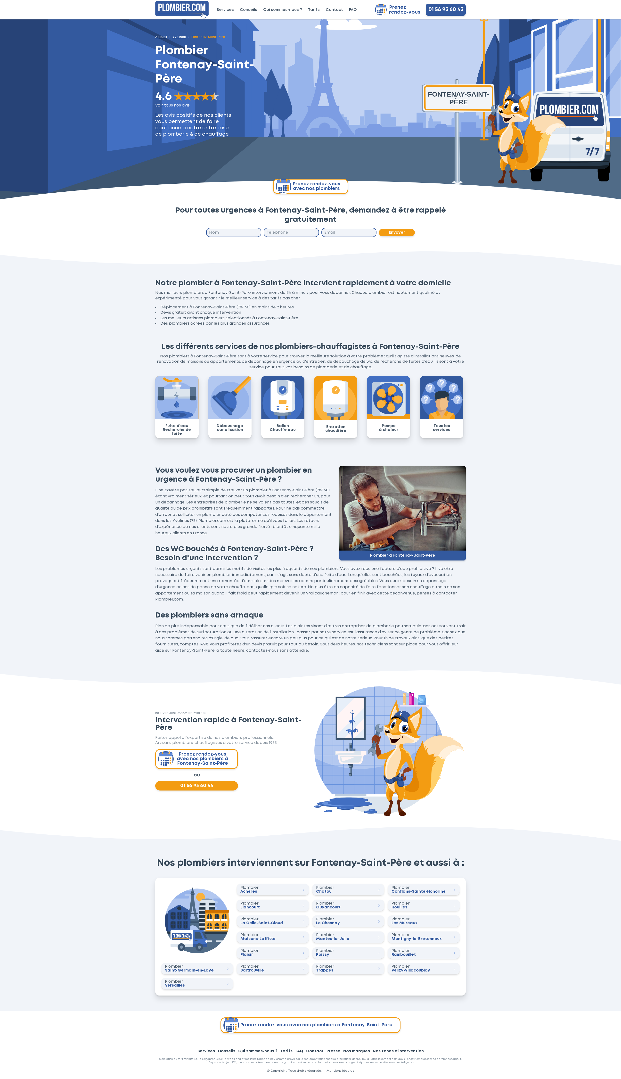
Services (225, 10)
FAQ (353, 10)
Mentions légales (340, 1071)
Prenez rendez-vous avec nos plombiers (316, 186)
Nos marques (356, 1051)
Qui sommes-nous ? (282, 10)
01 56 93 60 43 (445, 9)
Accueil (161, 37)
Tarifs (314, 10)
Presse (333, 1051)
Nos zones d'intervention (398, 1051)
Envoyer (397, 232)
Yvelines (179, 37)
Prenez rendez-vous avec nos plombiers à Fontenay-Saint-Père (202, 759)
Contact (334, 10)
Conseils (248, 10)
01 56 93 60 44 (196, 786)
